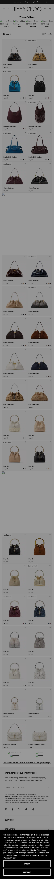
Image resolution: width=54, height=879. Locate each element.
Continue (27, 872)
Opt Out (27, 864)
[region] (27, 854)
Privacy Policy (9, 858)
